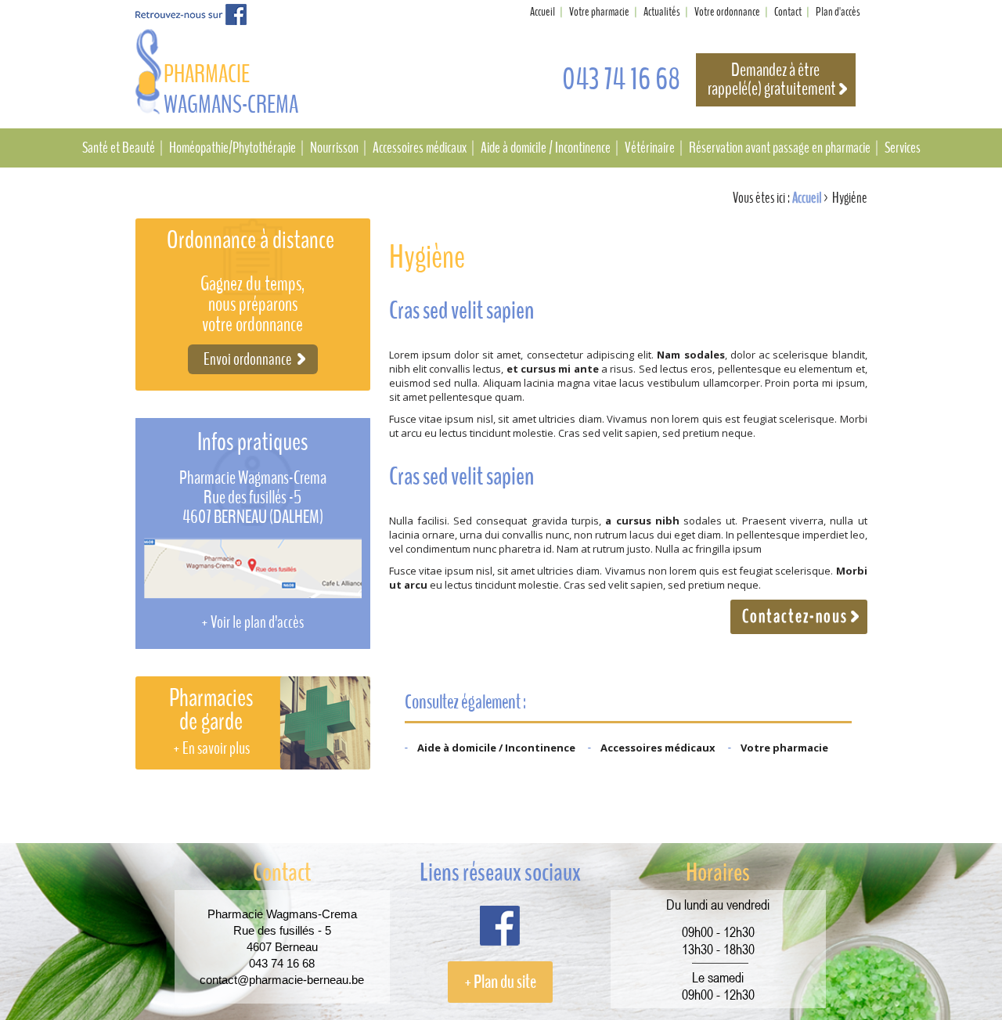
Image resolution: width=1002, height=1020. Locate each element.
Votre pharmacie (599, 11)
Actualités (661, 11)
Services (903, 148)
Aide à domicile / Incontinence (546, 148)
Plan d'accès (838, 11)
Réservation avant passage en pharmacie (779, 148)
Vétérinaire (650, 148)
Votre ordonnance (727, 11)
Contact (788, 11)
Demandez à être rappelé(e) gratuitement (772, 80)
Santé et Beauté (118, 148)
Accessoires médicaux (420, 148)
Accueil (542, 11)
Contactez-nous (795, 616)
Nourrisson (334, 148)
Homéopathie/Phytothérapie (232, 148)
